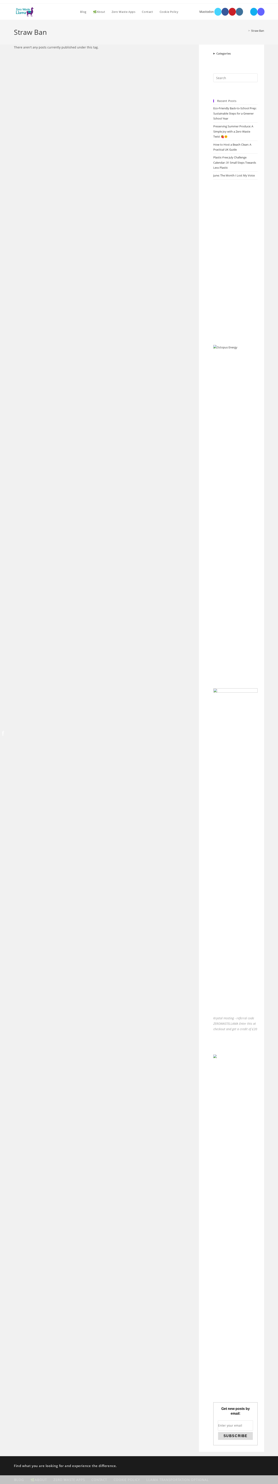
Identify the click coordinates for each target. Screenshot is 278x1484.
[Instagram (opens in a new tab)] (239, 12)
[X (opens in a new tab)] (218, 12)
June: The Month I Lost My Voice (234, 175)
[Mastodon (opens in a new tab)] (261, 12)
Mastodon (206, 12)
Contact (99, 1479)
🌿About (38, 1479)
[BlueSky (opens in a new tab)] (246, 12)
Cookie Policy (127, 1479)
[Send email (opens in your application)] (253, 12)
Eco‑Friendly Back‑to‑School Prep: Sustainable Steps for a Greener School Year (234, 113)
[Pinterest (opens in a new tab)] (232, 12)
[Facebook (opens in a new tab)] (225, 12)
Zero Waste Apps (69, 1479)
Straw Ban (257, 31)
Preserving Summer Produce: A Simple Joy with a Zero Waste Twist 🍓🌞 (233, 131)
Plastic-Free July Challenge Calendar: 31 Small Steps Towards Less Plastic (234, 162)
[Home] (246, 31)
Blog (19, 1479)
